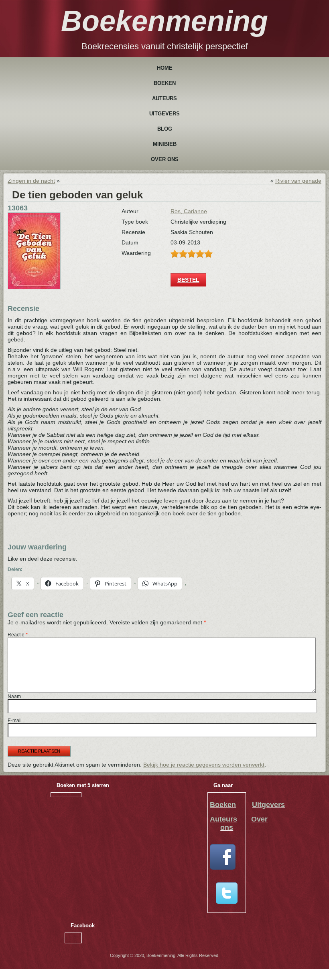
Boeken (165, 83)
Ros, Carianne (189, 211)
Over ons (165, 159)
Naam (14, 696)
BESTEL (188, 280)
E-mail (15, 720)
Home (165, 68)
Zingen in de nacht (31, 181)
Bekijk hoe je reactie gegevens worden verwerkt (203, 764)
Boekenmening (164, 21)
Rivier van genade (298, 181)
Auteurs (164, 98)
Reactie (18, 635)
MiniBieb (165, 144)
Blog (164, 129)
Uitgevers (164, 114)
